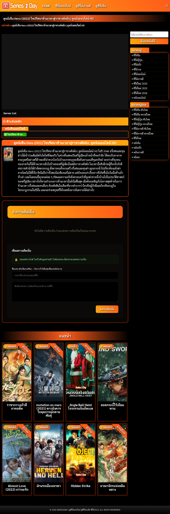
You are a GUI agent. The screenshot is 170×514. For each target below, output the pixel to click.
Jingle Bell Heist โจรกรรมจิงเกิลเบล (80, 406)
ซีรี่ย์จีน (136, 55)
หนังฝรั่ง (137, 147)
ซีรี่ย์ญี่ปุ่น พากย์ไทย (142, 124)
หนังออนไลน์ (139, 97)
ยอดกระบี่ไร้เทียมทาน (112, 406)
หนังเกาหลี (138, 152)
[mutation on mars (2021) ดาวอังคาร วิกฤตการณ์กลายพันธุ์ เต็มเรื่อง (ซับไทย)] (48, 372)
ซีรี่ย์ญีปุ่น (137, 59)
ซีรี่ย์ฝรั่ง (137, 64)
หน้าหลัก (6, 25)
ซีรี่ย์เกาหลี (138, 78)
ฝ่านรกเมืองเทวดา (49, 486)
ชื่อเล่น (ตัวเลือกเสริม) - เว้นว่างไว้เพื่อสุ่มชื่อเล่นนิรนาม (37, 268)
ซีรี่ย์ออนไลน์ (63, 6)
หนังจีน (136, 142)
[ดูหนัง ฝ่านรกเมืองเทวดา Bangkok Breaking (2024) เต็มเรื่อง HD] (48, 453)
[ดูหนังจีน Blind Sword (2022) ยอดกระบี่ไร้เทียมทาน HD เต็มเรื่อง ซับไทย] (112, 372)
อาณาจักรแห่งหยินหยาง (112, 487)
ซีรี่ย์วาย (137, 69)
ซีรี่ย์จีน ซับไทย (140, 109)
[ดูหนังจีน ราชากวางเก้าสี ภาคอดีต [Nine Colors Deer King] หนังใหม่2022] (16, 372)
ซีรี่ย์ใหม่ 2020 (140, 83)
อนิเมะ (136, 157)
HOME (46, 6)
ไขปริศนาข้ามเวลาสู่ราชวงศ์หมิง (17, 134)
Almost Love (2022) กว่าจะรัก (17, 487)
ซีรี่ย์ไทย (137, 138)
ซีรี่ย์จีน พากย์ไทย (141, 114)
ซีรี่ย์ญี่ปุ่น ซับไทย (141, 119)
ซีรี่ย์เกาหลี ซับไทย (142, 128)
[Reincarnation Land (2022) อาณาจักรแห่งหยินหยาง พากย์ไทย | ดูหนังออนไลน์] (112, 453)
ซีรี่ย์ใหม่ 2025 (140, 88)
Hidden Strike (80, 486)
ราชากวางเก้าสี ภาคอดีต (17, 406)
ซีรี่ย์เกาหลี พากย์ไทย (143, 133)
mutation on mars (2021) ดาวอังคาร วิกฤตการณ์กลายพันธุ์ (48, 410)
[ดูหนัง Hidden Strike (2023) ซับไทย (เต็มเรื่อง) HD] (80, 453)
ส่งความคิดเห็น (107, 309)
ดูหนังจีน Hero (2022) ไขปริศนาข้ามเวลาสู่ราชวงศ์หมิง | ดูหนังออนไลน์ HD (48, 18)
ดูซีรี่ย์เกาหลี (83, 6)
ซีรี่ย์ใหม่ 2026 (140, 93)
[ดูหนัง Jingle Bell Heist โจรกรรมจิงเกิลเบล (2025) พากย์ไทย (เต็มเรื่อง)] (80, 372)
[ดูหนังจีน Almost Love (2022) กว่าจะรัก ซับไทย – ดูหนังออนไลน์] (16, 453)
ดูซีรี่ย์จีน (101, 6)
